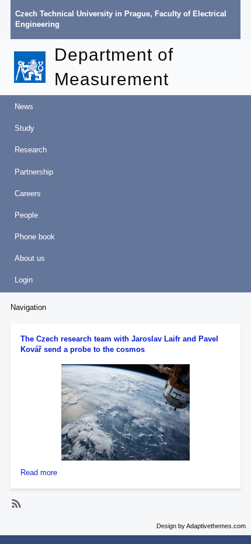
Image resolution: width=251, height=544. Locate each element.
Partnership (34, 172)
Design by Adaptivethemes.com (201, 525)
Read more (38, 472)
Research (31, 149)
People (26, 215)
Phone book (35, 236)
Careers (28, 193)
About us (30, 258)
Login (24, 280)
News (24, 106)
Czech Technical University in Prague (82, 13)
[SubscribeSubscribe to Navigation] (15, 503)
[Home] (34, 67)
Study (24, 128)
